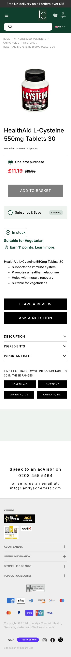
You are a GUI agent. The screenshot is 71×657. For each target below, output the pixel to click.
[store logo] (42, 14)
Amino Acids (11, 42)
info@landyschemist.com (35, 488)
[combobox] (28, 27)
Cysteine (29, 42)
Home (6, 38)
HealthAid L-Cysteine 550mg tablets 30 (29, 46)
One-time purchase (29, 162)
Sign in (63, 17)
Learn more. (45, 247)
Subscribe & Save (38, 212)
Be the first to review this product (21, 148)
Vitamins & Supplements (30, 38)
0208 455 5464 (35, 475)
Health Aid (20, 384)
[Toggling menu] (6, 14)
